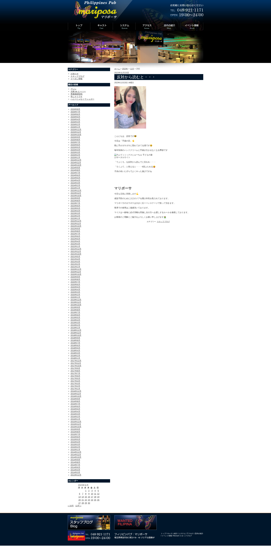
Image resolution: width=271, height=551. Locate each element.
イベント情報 (167, 536)
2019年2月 (75, 325)
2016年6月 (75, 406)
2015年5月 (75, 439)
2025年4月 (75, 150)
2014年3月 (75, 472)
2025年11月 (76, 132)
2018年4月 (75, 350)
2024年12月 (76, 160)
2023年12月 (76, 190)
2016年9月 (75, 399)
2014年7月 (75, 465)
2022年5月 (75, 239)
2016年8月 (75, 401)
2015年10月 (76, 427)
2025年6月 (75, 145)
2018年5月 (75, 348)
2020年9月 (75, 277)
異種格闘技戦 (76, 94)
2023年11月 (76, 193)
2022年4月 (75, 241)
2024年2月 (75, 185)
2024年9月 (75, 167)
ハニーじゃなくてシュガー (82, 99)
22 (86, 500)
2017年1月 (75, 388)
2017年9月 (75, 368)
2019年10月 (76, 305)
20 (79, 500)
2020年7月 (75, 282)
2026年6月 (75, 114)
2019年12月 (76, 300)
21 (83, 500)
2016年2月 (75, 416)
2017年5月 (75, 378)
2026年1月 (75, 127)
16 (89, 497)
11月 (132, 69)
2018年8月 (75, 340)
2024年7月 (75, 173)
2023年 (125, 69)
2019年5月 (75, 317)
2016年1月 (75, 419)
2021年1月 (75, 267)
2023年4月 (75, 211)
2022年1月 (75, 246)
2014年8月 (75, 462)
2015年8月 (75, 432)
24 (92, 500)
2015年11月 (76, 424)
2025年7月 (75, 142)
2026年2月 (75, 124)
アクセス (190, 533)
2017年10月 (76, 366)
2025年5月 (75, 147)
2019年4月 (75, 320)
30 (89, 503)
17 (92, 497)
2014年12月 (76, 452)
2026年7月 (75, 112)
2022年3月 (75, 244)
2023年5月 (75, 208)
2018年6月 (75, 345)
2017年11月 (76, 363)
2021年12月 (76, 249)
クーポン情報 (76, 79)
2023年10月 (76, 195)
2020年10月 (76, 274)
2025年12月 (76, 129)
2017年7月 (75, 373)
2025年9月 (75, 137)
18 (95, 497)
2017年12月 (76, 361)
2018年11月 (76, 333)
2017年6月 (75, 376)
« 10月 (71, 506)
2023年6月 (75, 206)
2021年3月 (75, 261)
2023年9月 (75, 198)
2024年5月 (75, 178)
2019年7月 (75, 312)
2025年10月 (76, 134)
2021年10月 (76, 254)
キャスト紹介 (172, 533)
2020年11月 (76, 272)
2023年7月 (75, 203)
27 (79, 503)
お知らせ (74, 74)
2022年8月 (75, 231)
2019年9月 (75, 307)
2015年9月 (75, 429)
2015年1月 (75, 449)
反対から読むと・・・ (136, 77)
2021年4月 (75, 259)
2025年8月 (75, 140)
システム (182, 533)
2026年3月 (75, 122)
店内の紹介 (199, 533)
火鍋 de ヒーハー (78, 91)
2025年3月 (75, 152)
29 (86, 503)
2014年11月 (76, 454)
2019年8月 (75, 310)
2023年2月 (75, 216)
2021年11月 (76, 251)
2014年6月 (75, 467)
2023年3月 (75, 213)
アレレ (74, 89)
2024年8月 (75, 170)
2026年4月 (75, 119)
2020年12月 (76, 269)
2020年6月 (75, 284)
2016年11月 (76, 394)
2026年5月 (75, 117)
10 (92, 494)
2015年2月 (75, 447)
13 (79, 497)
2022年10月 (76, 226)
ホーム (117, 69)
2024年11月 (76, 162)
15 (86, 497)
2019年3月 (75, 322)
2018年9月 (75, 338)
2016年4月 (75, 411)
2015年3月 (75, 444)
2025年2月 (75, 155)
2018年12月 (76, 330)
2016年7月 (75, 404)
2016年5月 (75, 409)
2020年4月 (75, 289)
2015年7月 (75, 434)
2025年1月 (75, 157)
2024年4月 (75, 180)
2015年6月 (75, 437)
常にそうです (76, 96)
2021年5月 (75, 256)
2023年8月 (75, 201)
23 (89, 500)
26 (98, 500)
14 (83, 497)
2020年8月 (75, 279)
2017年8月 (75, 371)
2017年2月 (75, 386)
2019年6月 (75, 315)
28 (83, 503)
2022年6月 (75, 236)
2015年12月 (76, 421)
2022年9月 (75, 228)
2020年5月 (75, 287)
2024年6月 (75, 175)
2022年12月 (76, 221)
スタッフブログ (163, 222)
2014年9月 (75, 460)
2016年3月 (75, 414)
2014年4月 (75, 470)
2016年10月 (76, 396)
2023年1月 (75, 218)
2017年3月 (75, 383)
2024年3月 (75, 183)
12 (98, 494)
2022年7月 (75, 234)
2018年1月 (75, 358)
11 (95, 494)
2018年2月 (75, 355)
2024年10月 (76, 165)
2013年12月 (76, 475)
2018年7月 (75, 343)
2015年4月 (75, 442)
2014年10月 (76, 457)
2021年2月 (75, 264)
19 (98, 497)
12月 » (78, 506)
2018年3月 (75, 353)
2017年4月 (75, 381)
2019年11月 (76, 302)
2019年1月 (75, 328)
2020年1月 (75, 297)
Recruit (176, 536)
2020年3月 (75, 292)
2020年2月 (75, 294)
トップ (163, 533)
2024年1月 (75, 188)
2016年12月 (76, 391)
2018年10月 (76, 335)
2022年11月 (76, 223)
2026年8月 (75, 109)
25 (95, 500)
